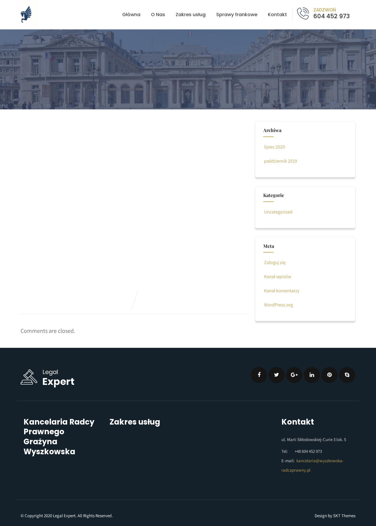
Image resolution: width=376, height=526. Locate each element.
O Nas (158, 14)
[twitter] (276, 375)
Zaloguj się (275, 262)
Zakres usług (191, 14)
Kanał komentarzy (281, 291)
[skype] (347, 375)
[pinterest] (329, 375)
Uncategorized (278, 212)
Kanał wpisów (277, 276)
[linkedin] (312, 375)
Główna (131, 14)
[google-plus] (294, 375)
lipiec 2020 (274, 147)
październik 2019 (280, 161)
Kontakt (277, 14)
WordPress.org (278, 305)
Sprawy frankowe (236, 14)
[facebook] (259, 375)
